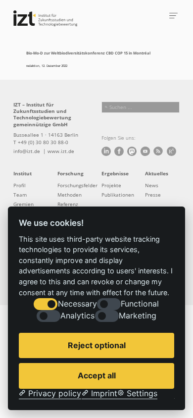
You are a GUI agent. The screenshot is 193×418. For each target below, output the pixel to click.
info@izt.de (27, 151)
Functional (140, 304)
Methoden (69, 195)
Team (20, 195)
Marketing (137, 315)
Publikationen (117, 195)
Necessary (77, 304)
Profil (19, 185)
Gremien (23, 204)
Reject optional (97, 345)
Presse (153, 195)
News (151, 185)
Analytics (77, 315)
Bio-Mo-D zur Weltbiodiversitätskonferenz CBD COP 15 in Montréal (88, 53)
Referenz (67, 204)
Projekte (111, 185)
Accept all (97, 375)
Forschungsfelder (77, 185)
